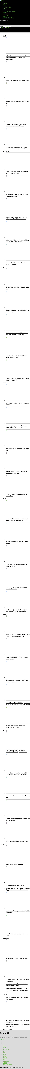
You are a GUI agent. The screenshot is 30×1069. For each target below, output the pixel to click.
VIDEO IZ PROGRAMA (8, 17)
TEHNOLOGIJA (6, 938)
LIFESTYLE (5, 994)
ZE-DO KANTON (7, 7)
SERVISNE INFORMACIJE (9, 11)
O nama (4, 16)
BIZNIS (4, 614)
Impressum (5, 13)
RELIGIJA (4, 844)
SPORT (4, 499)
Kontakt (4, 12)
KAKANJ (5, 5)
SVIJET (4, 9)
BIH (4, 8)
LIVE (4, 4)
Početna (5, 3)
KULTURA (5, 730)
